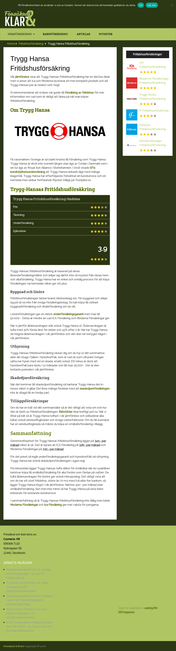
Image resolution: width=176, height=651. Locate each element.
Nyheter (105, 34)
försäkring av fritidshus (79, 92)
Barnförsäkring (55, 34)
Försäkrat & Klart (13, 646)
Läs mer (151, 5)
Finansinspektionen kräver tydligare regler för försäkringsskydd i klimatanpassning (30, 600)
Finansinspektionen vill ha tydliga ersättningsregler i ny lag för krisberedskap (28, 573)
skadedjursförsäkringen (95, 388)
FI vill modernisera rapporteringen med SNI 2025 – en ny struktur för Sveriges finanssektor (29, 626)
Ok (140, 5)
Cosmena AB (11, 539)
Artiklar (83, 34)
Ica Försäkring (53, 504)
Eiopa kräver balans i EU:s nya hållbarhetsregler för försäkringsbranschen (26, 613)
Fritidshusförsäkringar (147, 54)
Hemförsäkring (20, 34)
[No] (171, 5)
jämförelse (22, 76)
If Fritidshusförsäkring (153, 110)
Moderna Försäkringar (24, 504)
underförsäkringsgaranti (68, 314)
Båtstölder (66, 411)
